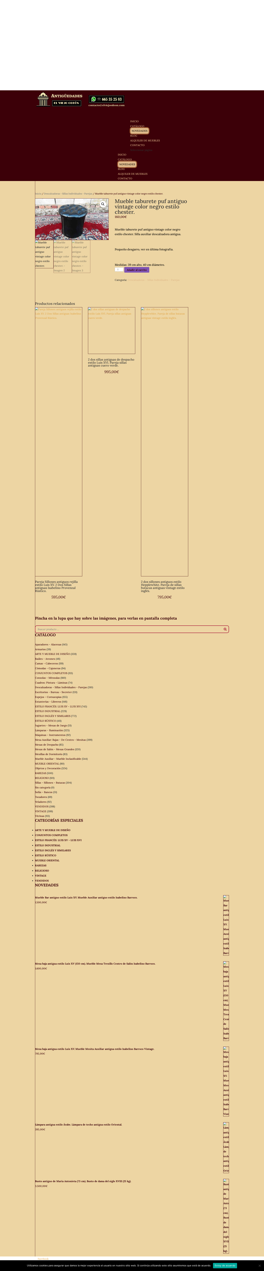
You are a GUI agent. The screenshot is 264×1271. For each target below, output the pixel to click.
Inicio (38, 193)
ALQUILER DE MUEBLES (145, 140)
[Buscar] (225, 629)
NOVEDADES (139, 130)
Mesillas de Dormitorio (48, 754)
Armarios (40, 649)
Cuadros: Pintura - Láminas (51, 682)
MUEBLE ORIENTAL (47, 763)
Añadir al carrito (137, 270)
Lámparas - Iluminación (49, 730)
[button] (103, 204)
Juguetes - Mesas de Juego (51, 725)
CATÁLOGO (125, 159)
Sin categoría (42, 787)
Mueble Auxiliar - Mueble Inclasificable (58, 758)
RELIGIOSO (42, 778)
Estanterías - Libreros (48, 701)
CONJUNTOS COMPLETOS (51, 673)
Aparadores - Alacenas (48, 644)
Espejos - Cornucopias (48, 697)
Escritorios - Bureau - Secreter (53, 692)
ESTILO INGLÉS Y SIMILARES (52, 716)
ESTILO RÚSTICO (45, 720)
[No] (259, 1265)
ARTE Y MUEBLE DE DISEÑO (52, 654)
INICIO (122, 154)
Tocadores (41, 797)
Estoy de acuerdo (225, 1265)
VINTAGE (40, 811)
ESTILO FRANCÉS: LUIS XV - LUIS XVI (58, 706)
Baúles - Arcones (45, 658)
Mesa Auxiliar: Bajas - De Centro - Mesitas (60, 739)
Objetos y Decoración (48, 768)
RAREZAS (40, 773)
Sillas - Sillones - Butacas (50, 782)
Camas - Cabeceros (46, 663)
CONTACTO (125, 178)
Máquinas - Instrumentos (50, 735)
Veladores (41, 801)
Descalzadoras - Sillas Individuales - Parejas (68, 193)
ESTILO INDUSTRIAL (47, 711)
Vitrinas (39, 816)
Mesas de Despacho (46, 744)
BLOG (121, 169)
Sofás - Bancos (43, 792)
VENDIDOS (41, 806)
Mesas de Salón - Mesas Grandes (54, 749)
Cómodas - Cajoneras (48, 668)
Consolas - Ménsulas (47, 677)
